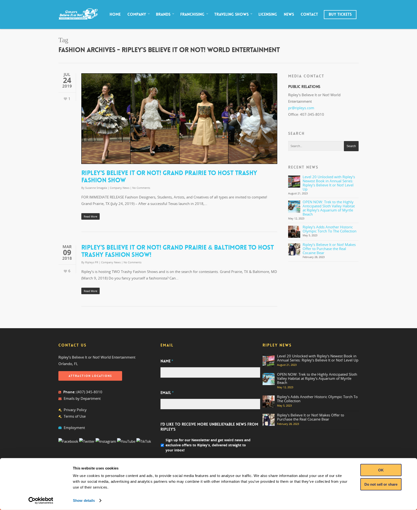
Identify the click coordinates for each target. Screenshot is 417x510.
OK (381, 470)
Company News (119, 188)
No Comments (141, 188)
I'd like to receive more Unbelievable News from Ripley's (209, 427)
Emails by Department (82, 398)
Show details (84, 500)
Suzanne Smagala (96, 188)
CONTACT (309, 14)
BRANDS (163, 14)
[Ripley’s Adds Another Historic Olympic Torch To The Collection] (294, 232)
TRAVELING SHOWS (231, 14)
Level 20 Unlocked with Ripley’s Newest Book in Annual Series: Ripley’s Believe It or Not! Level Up (329, 182)
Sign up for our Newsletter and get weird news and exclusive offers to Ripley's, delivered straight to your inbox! (208, 445)
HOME (115, 14)
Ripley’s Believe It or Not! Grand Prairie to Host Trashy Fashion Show (169, 176)
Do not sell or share (380, 484)
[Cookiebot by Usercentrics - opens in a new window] (41, 500)
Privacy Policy (75, 409)
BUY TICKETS (340, 14)
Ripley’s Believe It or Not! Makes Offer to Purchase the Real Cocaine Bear (329, 248)
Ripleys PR (91, 262)
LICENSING (267, 14)
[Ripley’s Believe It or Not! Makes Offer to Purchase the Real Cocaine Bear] (294, 249)
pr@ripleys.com (301, 107)
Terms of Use (75, 416)
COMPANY (136, 14)
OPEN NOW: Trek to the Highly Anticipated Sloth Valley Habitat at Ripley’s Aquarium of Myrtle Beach (329, 208)
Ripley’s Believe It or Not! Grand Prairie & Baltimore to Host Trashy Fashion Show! (177, 251)
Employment (74, 427)
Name (166, 361)
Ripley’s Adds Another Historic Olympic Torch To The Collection (329, 228)
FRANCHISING (192, 14)
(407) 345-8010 (89, 391)
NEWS (289, 14)
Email (167, 392)
